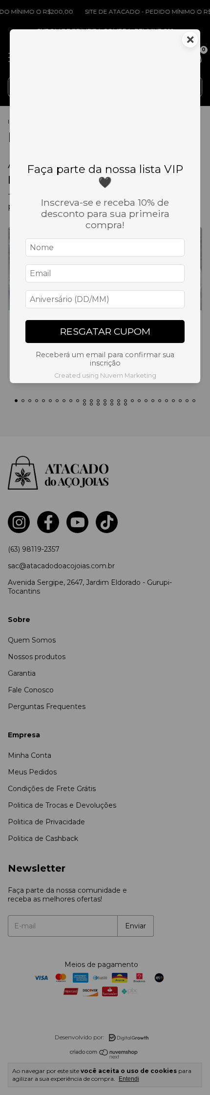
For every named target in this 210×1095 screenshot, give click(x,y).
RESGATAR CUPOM (105, 331)
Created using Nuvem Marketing (105, 375)
